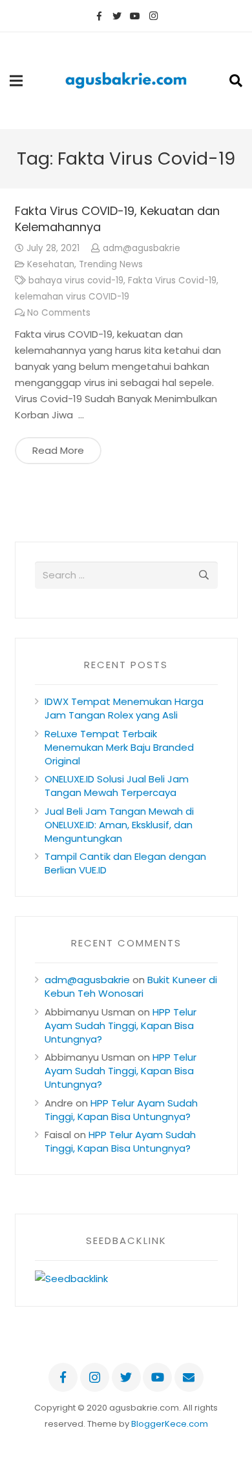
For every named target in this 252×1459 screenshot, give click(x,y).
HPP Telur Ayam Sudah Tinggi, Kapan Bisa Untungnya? (120, 1025)
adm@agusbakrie (141, 248)
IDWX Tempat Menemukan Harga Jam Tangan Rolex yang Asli (124, 708)
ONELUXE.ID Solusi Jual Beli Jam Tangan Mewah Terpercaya (117, 785)
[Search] (236, 80)
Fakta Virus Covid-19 (172, 280)
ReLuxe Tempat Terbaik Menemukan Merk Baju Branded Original (119, 747)
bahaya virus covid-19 (75, 280)
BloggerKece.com (169, 1424)
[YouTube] (135, 16)
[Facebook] (99, 16)
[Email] (189, 1377)
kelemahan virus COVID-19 (72, 297)
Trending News (111, 264)
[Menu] (16, 81)
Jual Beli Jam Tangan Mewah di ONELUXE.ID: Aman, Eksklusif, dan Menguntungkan (119, 824)
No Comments (58, 313)
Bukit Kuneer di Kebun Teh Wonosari (131, 986)
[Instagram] (153, 16)
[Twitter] (117, 16)
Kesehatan (50, 264)
